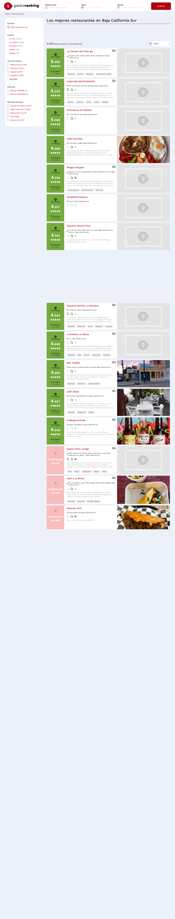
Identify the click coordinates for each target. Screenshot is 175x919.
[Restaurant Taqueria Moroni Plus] (143, 236)
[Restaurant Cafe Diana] (143, 402)
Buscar (161, 6)
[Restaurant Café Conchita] (143, 149)
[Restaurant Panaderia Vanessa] (143, 207)
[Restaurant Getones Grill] (143, 517)
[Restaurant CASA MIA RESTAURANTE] (143, 92)
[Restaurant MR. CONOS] (143, 373)
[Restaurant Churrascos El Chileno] (143, 120)
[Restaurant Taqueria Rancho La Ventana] (143, 316)
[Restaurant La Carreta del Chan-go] (143, 62)
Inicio (8, 14)
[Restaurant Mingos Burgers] (143, 179)
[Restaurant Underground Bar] (143, 430)
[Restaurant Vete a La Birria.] (143, 490)
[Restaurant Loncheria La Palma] (143, 345)
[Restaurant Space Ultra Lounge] (143, 460)
